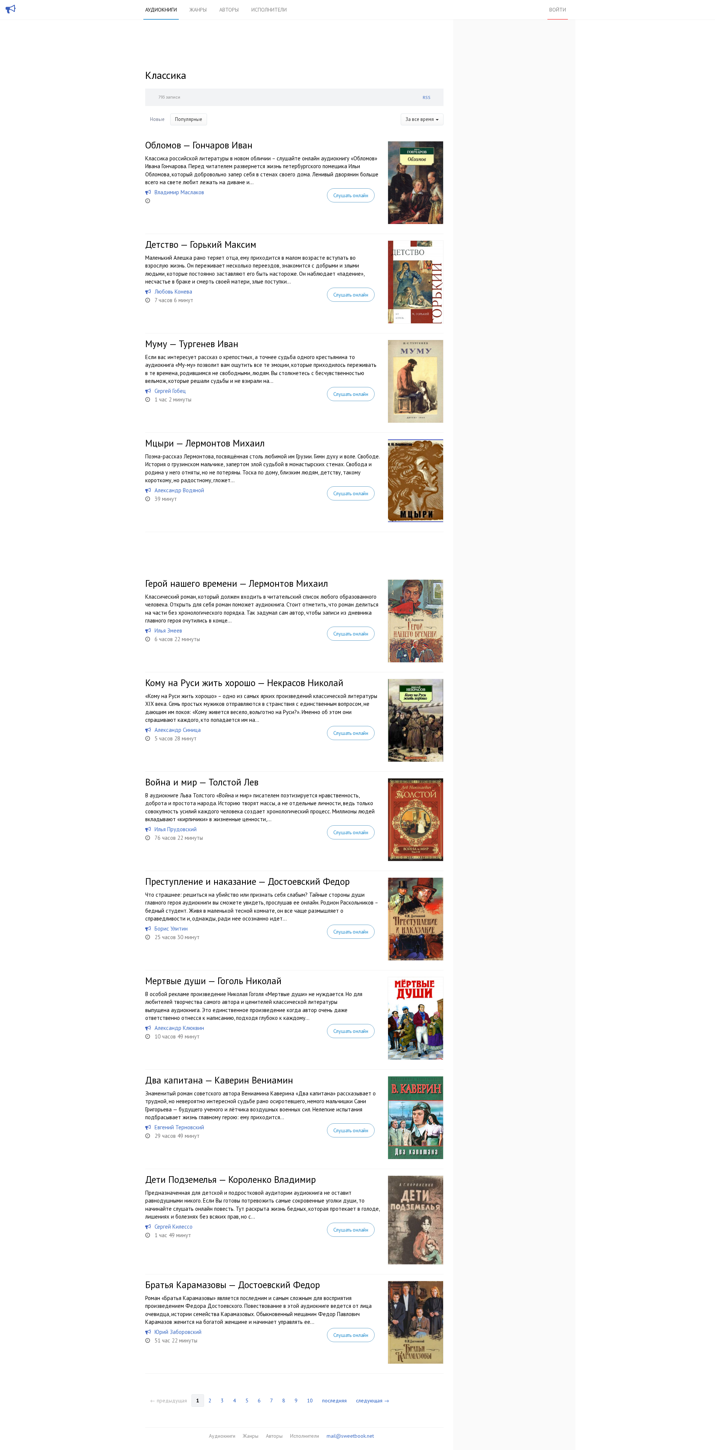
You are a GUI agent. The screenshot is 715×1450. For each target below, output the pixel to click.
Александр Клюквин (179, 1027)
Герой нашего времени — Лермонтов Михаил (236, 583)
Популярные (188, 119)
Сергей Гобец (170, 390)
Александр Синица (178, 729)
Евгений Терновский (179, 1127)
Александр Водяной (179, 490)
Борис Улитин (171, 928)
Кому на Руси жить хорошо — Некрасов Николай (244, 683)
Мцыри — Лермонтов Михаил (205, 443)
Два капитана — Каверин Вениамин (219, 1080)
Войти (557, 9)
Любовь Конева (173, 291)
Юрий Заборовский (178, 1331)
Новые (157, 119)
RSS (426, 97)
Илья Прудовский (176, 829)
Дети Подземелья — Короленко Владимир (230, 1179)
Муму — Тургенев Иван (191, 344)
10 (310, 1400)
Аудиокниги (161, 9)
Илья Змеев (168, 630)
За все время (420, 119)
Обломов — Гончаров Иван (198, 145)
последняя (334, 1400)
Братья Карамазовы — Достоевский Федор (232, 1285)
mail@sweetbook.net (350, 1436)
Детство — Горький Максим (200, 244)
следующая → (372, 1400)
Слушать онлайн (350, 195)
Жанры (198, 9)
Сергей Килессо (174, 1226)
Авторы (229, 9)
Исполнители (269, 9)
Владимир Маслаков (179, 192)
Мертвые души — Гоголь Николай (213, 981)
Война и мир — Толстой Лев (201, 782)
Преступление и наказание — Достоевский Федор (247, 881)
